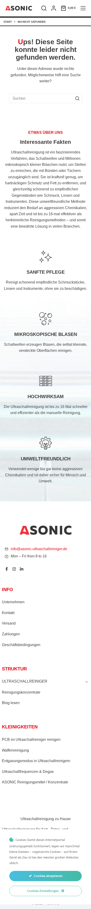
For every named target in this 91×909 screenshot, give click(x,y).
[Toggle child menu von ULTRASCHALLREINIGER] (86, 681)
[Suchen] (43, 8)
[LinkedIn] (22, 569)
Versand (9, 623)
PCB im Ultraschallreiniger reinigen (31, 740)
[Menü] (83, 8)
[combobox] (41, 98)
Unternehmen (13, 602)
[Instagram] (14, 569)
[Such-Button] (77, 98)
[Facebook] (7, 569)
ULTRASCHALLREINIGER (24, 681)
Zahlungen (11, 634)
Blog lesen (11, 703)
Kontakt (8, 613)
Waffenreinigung (15, 750)
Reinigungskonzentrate (21, 692)
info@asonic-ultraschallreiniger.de (39, 549)
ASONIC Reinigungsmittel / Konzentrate (35, 782)
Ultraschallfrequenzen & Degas (28, 772)
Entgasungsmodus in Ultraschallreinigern (36, 761)
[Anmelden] (53, 8)
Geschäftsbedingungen (21, 645)
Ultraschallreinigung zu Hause (46, 819)
